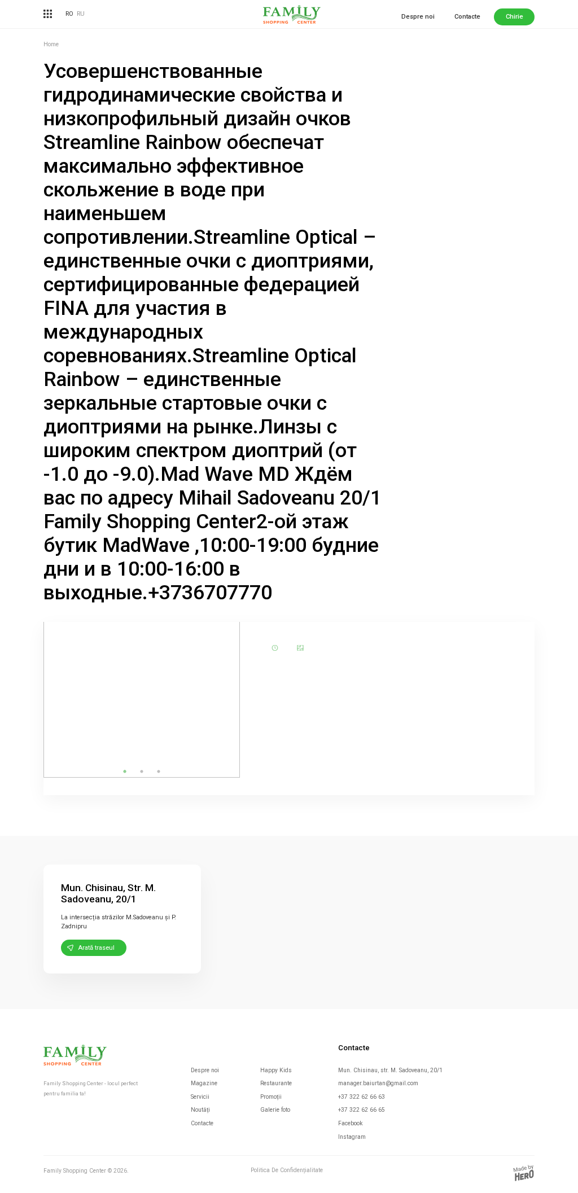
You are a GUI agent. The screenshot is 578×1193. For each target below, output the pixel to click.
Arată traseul (96, 947)
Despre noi (418, 16)
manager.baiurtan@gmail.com (378, 1083)
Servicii (200, 1096)
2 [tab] (141, 771)
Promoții (271, 1096)
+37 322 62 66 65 (361, 1109)
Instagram (352, 1137)
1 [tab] (124, 771)
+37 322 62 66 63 (361, 1096)
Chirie (514, 16)
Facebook (350, 1123)
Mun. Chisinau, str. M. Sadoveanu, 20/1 (390, 1070)
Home (51, 44)
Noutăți (200, 1109)
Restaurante (276, 1083)
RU (81, 13)
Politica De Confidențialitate (287, 1170)
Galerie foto (275, 1109)
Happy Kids (276, 1070)
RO (69, 13)
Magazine (204, 1083)
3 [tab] (158, 771)
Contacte (467, 16)
